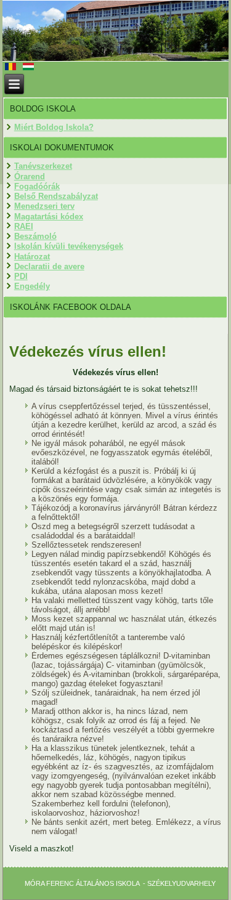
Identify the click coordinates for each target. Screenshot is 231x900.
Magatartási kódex (48, 216)
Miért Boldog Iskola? (54, 127)
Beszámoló (35, 236)
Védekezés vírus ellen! (87, 351)
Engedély (32, 286)
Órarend (29, 176)
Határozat (32, 256)
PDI (21, 276)
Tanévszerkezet (43, 166)
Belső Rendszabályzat (56, 196)
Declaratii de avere (49, 266)
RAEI (23, 226)
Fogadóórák (37, 186)
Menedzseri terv (44, 206)
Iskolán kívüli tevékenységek (68, 246)
